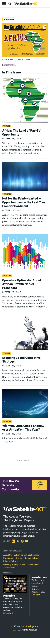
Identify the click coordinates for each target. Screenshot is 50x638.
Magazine (7, 194)
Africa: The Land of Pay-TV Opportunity (21, 132)
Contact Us (8, 558)
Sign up (35, 594)
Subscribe (8, 65)
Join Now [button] (40, 484)
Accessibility (9, 567)
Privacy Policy (9, 561)
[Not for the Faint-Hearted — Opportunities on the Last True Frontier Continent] (25, 176)
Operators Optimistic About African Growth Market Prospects (21, 284)
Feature (6, 126)
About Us (7, 555)
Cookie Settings (32, 558)
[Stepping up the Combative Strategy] (25, 332)
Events (19, 558)
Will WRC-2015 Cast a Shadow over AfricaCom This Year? (23, 427)
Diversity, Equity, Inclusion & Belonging (20, 564)
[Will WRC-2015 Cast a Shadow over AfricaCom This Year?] (25, 403)
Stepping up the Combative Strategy (21, 359)
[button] (4, 3)
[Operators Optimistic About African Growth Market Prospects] (25, 252)
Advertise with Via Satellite (26, 555)
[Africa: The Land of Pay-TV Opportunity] (25, 99)
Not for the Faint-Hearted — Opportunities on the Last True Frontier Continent (23, 202)
